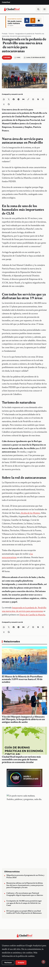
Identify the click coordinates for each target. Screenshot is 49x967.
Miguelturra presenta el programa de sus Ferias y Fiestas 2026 (25, 876)
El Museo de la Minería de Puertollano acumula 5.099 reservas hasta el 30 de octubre (22, 679)
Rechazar (8, 962)
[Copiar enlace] (28, 99)
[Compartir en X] (9, 99)
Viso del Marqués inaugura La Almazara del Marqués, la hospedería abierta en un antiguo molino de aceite (23, 719)
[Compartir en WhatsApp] (4, 99)
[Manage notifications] (43, 962)
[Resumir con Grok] (4, 104)
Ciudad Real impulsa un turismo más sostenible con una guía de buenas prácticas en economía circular (21, 760)
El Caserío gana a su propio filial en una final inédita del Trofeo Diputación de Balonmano (24, 912)
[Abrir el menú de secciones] (44, 9)
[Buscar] (38, 9)
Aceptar (21, 962)
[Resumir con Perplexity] (43, 99)
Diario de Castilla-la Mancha (32, 615)
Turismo (11, 34)
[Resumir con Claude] (38, 99)
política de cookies (26, 956)
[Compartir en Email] (23, 99)
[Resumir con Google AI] (9, 104)
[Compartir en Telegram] (18, 99)
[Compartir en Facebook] (14, 99)
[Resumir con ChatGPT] (33, 99)
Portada (4, 34)
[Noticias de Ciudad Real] (12, 9)
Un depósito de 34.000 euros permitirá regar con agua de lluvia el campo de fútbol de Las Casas (24, 903)
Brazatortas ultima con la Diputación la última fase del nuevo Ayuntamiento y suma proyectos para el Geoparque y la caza (24, 885)
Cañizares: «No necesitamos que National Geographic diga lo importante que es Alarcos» (24, 894)
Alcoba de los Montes (30, 513)
